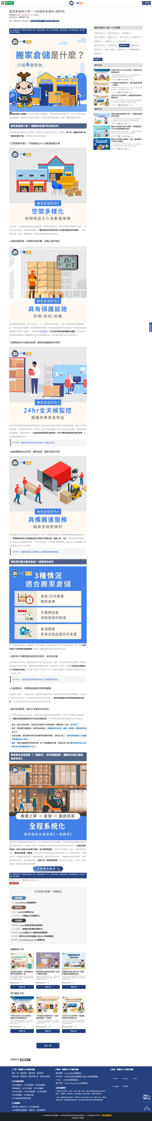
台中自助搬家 (29, 1085)
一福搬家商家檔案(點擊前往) (32, 929)
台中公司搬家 (27, 1088)
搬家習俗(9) (135, 45)
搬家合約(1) (98, 53)
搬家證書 (31, 1073)
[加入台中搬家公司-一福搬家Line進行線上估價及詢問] (9, 3)
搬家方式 (123, 123)
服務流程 (23, 1073)
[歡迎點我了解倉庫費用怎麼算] (22, 960)
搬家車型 (40, 1073)
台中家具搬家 (42, 1092)
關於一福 (15, 1073)
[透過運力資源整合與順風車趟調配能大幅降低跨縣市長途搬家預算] (101, 119)
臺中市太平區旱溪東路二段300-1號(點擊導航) (36, 936)
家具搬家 (43, 331)
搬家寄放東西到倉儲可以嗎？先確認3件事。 (38, 443)
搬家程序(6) (98, 49)
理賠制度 (23, 1076)
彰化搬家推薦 (34, 1107)
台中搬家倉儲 (29, 1095)
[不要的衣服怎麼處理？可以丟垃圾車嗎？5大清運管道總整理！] (22, 1004)
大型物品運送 (124, 136)
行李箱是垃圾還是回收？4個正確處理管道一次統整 (126, 84)
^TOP (147, 1113)
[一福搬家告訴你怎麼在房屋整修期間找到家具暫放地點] (48, 960)
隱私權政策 (41, 1110)
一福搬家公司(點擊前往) (30, 916)
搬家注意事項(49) (114, 33)
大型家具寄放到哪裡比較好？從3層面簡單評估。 (40, 679)
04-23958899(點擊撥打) (73, 1073)
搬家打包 (123, 149)
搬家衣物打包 (33, 1076)
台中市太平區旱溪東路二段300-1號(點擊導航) (81, 1076)
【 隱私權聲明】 (106, 1115)
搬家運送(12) (113, 45)
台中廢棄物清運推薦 (19, 1110)
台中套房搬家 (17, 1095)
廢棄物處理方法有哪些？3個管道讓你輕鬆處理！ (40, 552)
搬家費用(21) (98, 41)
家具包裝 (15, 1076)
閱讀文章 (22, 987)
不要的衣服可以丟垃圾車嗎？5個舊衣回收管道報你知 (126, 71)
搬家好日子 (24, 1107)
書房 (13, 743)
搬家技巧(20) (109, 41)
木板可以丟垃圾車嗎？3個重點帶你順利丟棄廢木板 (126, 97)
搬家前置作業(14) (100, 45)
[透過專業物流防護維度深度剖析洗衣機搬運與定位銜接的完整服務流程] (101, 131)
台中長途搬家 (40, 1085)
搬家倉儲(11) (124, 45)
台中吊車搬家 (38, 1088)
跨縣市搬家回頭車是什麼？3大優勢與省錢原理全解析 (126, 115)
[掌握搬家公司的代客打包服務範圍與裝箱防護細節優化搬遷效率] (101, 144)
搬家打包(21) (137, 37)
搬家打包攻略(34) (100, 37)
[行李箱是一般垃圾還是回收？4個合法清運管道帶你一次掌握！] (101, 87)
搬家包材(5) (122, 49)
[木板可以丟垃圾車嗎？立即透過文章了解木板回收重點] (101, 100)
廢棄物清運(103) (99, 33)
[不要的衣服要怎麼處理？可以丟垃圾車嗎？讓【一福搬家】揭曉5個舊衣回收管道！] (101, 75)
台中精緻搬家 (17, 1085)
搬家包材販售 (45, 1076)
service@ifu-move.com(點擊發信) (32, 940)
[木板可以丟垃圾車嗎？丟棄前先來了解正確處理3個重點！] (74, 1004)
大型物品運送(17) (123, 41)
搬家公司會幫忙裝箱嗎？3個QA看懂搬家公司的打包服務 (126, 140)
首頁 (10, 21)
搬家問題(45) (126, 33)
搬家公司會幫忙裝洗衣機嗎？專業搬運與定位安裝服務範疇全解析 (126, 128)
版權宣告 (32, 1110)
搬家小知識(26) (125, 37)
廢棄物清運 (123, 79)
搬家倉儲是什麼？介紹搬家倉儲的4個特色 (44, 21)
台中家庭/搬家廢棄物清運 (21, 1098)
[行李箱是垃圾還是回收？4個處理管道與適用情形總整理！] (48, 1004)
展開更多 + (98, 59)
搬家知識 (17, 21)
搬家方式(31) (113, 37)
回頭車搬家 (16, 1088)
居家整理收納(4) (134, 49)
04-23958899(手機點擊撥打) (26, 903)
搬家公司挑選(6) (110, 49)
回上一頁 (48, 1045)
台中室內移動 (17, 1092)
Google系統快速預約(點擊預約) (31, 925)
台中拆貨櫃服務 (29, 1092)
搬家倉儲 (25, 21)
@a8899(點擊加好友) (26, 912)
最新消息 (15, 1107)
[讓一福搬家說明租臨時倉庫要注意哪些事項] (74, 960)
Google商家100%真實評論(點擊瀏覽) (33, 932)
